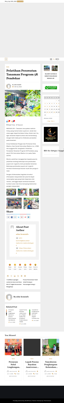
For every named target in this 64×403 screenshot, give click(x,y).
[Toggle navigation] (51, 59)
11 (47, 106)
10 (45, 106)
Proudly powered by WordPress (22, 400)
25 (47, 112)
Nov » (53, 121)
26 (49, 112)
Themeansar (47, 400)
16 (58, 106)
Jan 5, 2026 (23, 323)
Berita (7, 66)
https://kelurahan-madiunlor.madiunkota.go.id (25, 250)
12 (49, 106)
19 (49, 109)
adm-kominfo (17, 85)
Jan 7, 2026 (12, 322)
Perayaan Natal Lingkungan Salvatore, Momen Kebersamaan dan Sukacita (12, 315)
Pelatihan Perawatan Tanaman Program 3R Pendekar (22, 75)
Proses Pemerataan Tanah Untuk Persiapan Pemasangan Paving (30, 282)
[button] (6, 59)
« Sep (48, 121)
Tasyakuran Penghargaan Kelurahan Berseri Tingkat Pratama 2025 (50, 368)
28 (54, 112)
